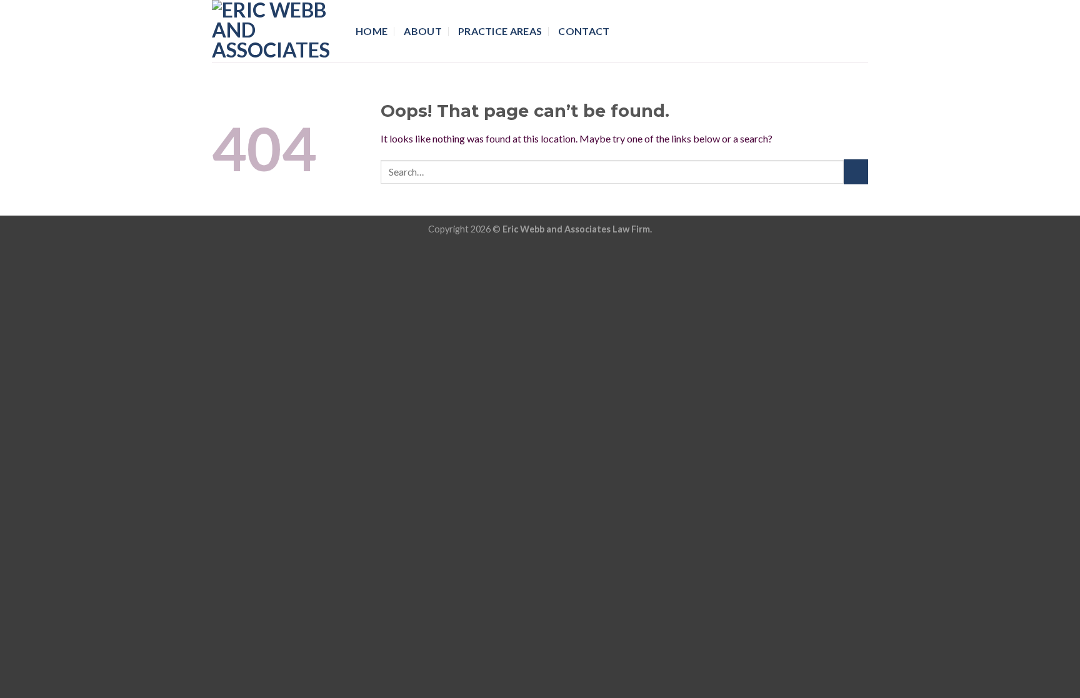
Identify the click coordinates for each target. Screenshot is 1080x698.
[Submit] (856, 171)
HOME (372, 31)
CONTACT (583, 31)
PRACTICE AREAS (500, 31)
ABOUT (423, 31)
